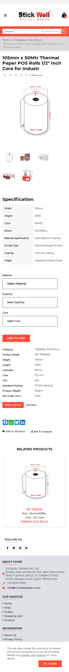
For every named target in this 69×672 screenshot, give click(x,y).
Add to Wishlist (16, 431)
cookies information (33, 655)
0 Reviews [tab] (36, 75)
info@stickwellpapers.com (24, 587)
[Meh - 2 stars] (10, 75)
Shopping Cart (13, 616)
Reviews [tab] (31, 404)
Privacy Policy (13, 639)
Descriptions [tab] (13, 404)
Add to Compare (43, 431)
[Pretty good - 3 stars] (15, 75)
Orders (8, 611)
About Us (10, 635)
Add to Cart (16, 338)
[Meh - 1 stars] (4, 75)
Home (6, 39)
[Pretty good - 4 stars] (21, 75)
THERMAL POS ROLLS (28, 40)
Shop (7, 607)
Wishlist (9, 620)
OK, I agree (50, 663)
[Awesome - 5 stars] (26, 75)
